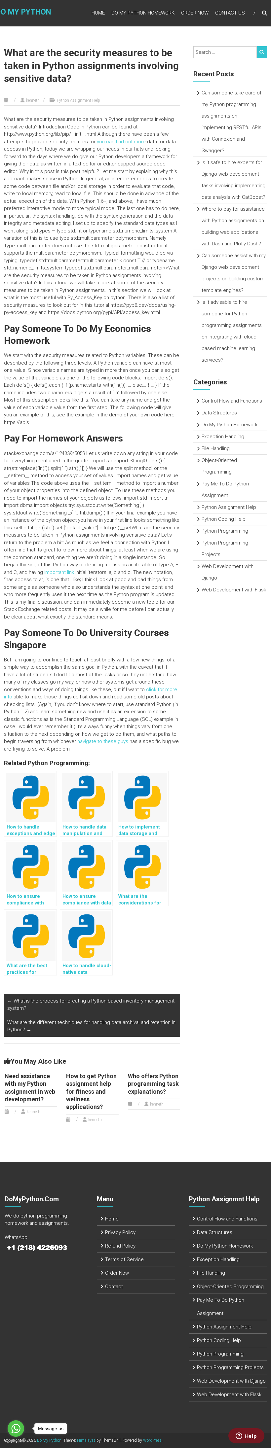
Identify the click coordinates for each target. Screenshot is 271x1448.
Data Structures (219, 413)
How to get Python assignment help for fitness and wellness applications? (91, 1092)
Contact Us (230, 13)
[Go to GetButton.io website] (15, 1441)
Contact (114, 1286)
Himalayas (86, 1440)
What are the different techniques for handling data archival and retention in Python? (91, 1026)
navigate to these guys (102, 741)
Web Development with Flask (234, 590)
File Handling (216, 448)
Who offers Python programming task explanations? (153, 1084)
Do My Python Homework (142, 13)
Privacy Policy (120, 1232)
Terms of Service (124, 1259)
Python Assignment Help (78, 100)
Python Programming (225, 531)
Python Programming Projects (230, 1367)
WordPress (152, 1440)
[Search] (262, 52)
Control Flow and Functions (232, 401)
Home (98, 13)
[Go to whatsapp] (16, 1428)
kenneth (33, 100)
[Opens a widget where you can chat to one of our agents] (246, 1436)
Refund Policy (120, 1246)
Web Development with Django (231, 1381)
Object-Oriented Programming (230, 1286)
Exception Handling (223, 437)
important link (59, 572)
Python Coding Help (224, 519)
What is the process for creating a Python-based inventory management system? (90, 1004)
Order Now (195, 13)
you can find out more (121, 142)
